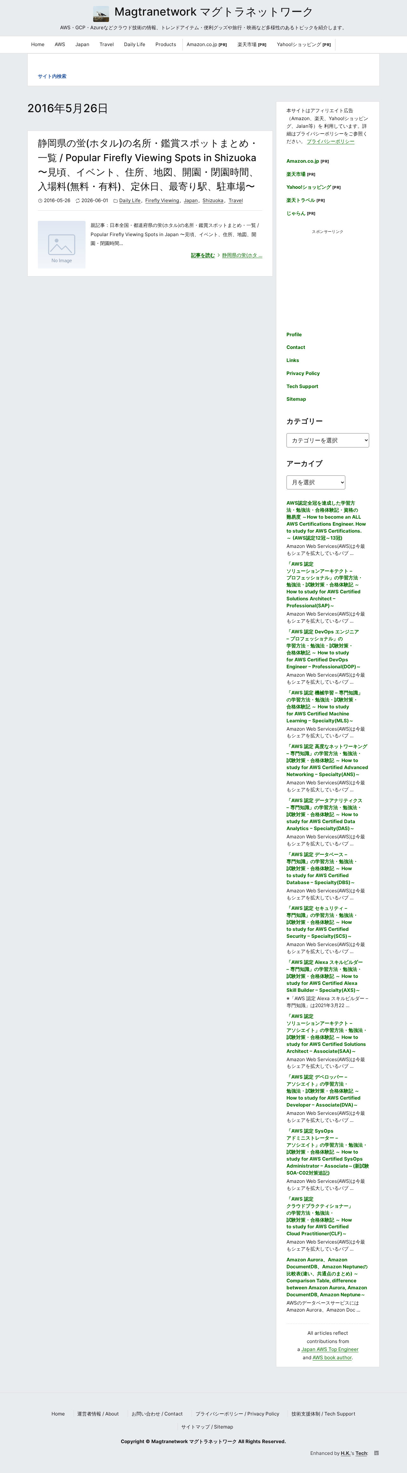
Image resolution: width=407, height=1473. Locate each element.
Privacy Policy (303, 373)
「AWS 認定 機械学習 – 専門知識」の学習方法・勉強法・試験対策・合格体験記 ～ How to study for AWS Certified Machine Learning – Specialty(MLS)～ (324, 707)
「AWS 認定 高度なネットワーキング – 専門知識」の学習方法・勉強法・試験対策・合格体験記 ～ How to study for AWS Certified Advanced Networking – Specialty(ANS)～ (327, 760)
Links (292, 360)
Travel (236, 200)
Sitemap (296, 399)
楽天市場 (252, 44)
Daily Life (130, 200)
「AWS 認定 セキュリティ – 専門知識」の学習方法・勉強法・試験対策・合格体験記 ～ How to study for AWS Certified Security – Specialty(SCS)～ (322, 922)
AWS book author (332, 1357)
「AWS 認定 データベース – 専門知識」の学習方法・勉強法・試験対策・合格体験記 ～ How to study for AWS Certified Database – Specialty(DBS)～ (322, 868)
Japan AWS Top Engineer (330, 1349)
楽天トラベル (305, 200)
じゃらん (301, 213)
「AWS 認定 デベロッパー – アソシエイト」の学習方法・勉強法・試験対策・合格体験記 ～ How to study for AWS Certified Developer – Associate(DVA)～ (323, 1091)
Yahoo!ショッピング (304, 44)
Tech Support (302, 386)
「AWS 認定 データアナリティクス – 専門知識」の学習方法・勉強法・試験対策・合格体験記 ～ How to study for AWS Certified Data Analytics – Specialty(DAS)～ (324, 814)
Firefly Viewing (162, 200)
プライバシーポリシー (331, 141)
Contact (295, 347)
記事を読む (226, 255)
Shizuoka (213, 200)
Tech (361, 1453)
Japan (191, 200)
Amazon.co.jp (207, 44)
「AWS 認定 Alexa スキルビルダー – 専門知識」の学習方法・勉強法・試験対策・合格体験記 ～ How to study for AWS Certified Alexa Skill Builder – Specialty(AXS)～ (324, 976)
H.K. (346, 1453)
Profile (294, 334)
